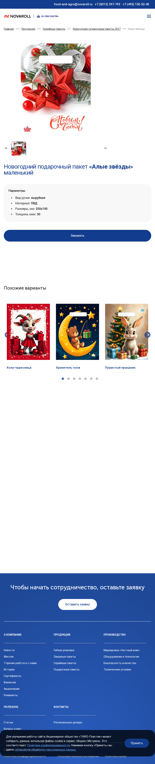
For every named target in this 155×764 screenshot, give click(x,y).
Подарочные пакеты (66, 669)
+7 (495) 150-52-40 (135, 4)
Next (147, 335)
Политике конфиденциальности (48, 745)
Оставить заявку (77, 604)
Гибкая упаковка (64, 650)
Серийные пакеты (54, 29)
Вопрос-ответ (13, 728)
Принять (137, 743)
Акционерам (11, 688)
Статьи (8, 722)
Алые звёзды (136, 29)
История (9, 669)
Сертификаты (12, 675)
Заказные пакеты (65, 656)
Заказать (77, 235)
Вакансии (10, 682)
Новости (9, 650)
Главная (9, 29)
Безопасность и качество (120, 663)
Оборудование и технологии (121, 656)
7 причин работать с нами (20, 663)
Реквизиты (11, 695)
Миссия (9, 656)
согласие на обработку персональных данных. (45, 749)
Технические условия (117, 669)
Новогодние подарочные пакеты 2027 (97, 29)
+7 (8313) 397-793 (107, 4)
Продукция (28, 29)
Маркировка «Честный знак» (122, 650)
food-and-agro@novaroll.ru (73, 4)
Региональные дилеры (68, 722)
